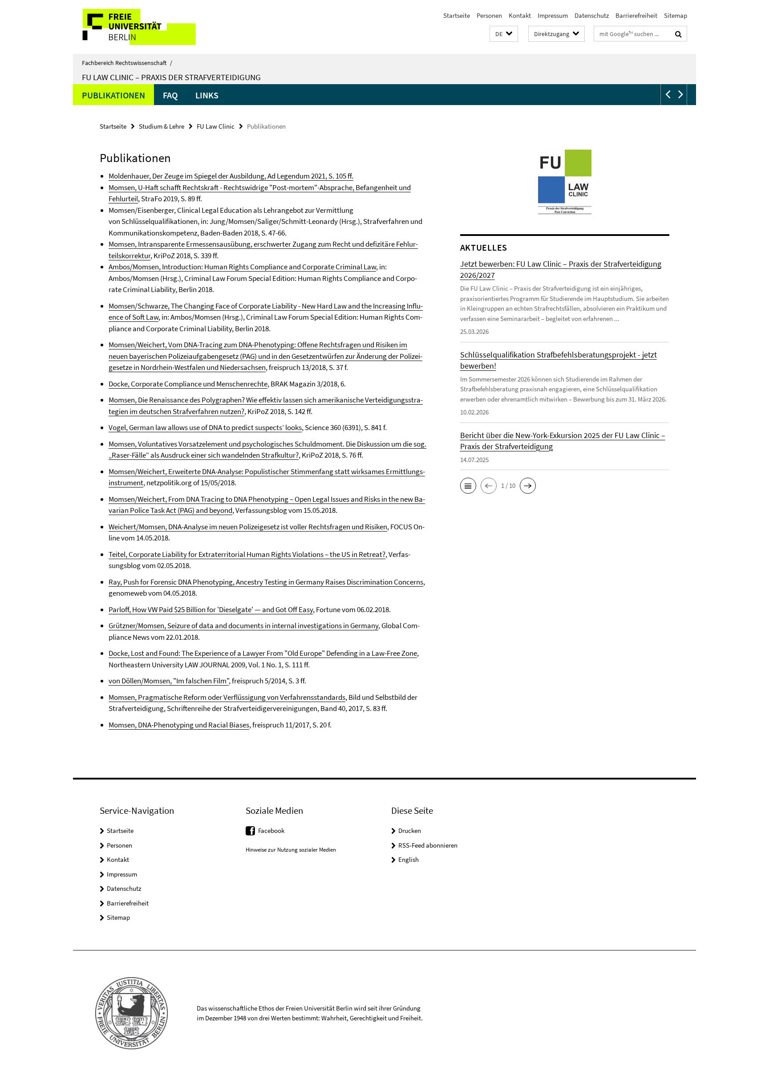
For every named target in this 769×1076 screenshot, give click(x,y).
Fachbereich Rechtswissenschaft (127, 63)
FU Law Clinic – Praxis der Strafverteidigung (171, 77)
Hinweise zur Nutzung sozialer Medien (291, 849)
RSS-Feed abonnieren (427, 845)
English (408, 859)
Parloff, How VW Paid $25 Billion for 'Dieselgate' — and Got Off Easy (211, 609)
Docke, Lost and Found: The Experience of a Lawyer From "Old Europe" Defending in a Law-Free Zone (263, 653)
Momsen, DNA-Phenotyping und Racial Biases (179, 725)
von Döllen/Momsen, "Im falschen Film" (169, 681)
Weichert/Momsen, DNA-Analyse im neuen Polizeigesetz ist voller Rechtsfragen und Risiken (248, 527)
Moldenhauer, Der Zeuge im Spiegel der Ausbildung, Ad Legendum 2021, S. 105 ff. (231, 176)
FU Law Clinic (216, 126)
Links (207, 95)
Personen (489, 15)
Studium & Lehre (161, 126)
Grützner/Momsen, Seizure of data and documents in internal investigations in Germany (243, 625)
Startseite (456, 15)
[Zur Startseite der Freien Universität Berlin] (147, 27)
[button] (504, 34)
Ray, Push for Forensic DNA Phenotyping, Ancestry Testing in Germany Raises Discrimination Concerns (266, 582)
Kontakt (520, 15)
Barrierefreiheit (636, 15)
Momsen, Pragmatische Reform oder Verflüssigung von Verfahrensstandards (227, 697)
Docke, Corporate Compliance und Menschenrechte (188, 384)
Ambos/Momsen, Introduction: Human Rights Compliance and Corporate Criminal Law (242, 267)
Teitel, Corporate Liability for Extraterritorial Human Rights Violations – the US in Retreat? (247, 554)
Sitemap (675, 15)
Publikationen (113, 95)
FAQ (170, 95)
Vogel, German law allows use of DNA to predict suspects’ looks (205, 427)
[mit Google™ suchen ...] (678, 34)
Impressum (553, 15)
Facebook (271, 830)
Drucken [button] (409, 830)
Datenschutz (592, 15)
